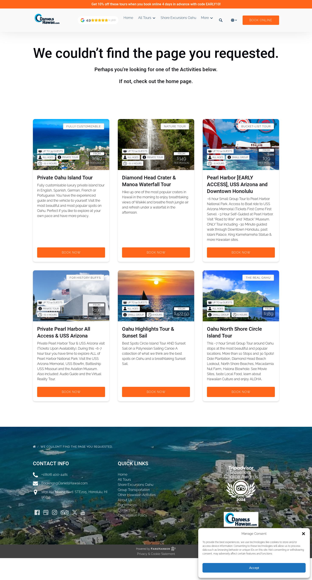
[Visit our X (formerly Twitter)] (74, 512)
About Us (125, 500)
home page (178, 81)
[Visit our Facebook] (37, 512)
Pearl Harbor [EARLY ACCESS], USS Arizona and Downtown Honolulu (237, 184)
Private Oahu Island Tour (65, 178)
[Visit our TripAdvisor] (64, 512)
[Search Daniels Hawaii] (221, 20)
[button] (303, 534)
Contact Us (126, 510)
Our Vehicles (127, 505)
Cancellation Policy (132, 515)
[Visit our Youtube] (83, 512)
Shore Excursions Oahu (178, 18)
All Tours (124, 480)
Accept (254, 568)
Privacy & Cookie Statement (156, 554)
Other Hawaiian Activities (137, 495)
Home (128, 18)
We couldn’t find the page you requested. (77, 446)
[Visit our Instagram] (54, 512)
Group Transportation (134, 490)
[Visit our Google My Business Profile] (46, 512)
